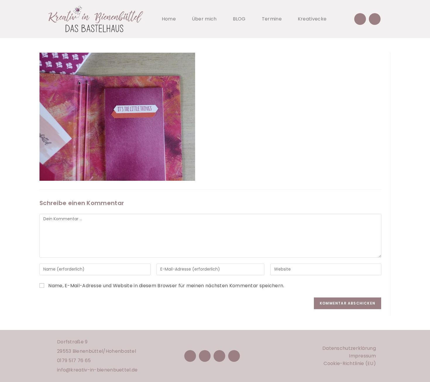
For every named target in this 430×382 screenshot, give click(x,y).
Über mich (204, 19)
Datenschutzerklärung (349, 348)
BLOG (239, 19)
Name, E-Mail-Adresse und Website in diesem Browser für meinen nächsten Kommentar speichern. (166, 285)
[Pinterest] (219, 356)
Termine (272, 19)
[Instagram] (205, 356)
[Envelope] (360, 19)
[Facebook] (190, 356)
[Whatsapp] (375, 19)
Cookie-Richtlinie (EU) (350, 363)
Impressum (362, 355)
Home (169, 19)
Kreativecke (312, 19)
